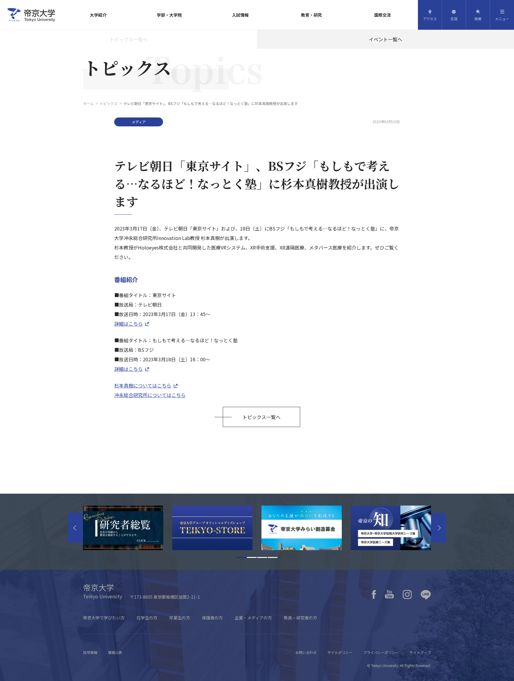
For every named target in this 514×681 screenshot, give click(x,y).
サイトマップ (420, 652)
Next (438, 528)
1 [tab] (241, 557)
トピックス (108, 103)
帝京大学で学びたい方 (104, 618)
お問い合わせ (306, 652)
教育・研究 (311, 15)
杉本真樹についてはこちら (142, 385)
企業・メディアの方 (253, 618)
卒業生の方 (179, 618)
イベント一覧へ (385, 39)
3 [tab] (262, 557)
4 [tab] (273, 557)
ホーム (88, 103)
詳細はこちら (128, 323)
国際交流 (382, 15)
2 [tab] (252, 557)
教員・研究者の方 (300, 618)
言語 (453, 18)
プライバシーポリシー (381, 652)
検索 (478, 18)
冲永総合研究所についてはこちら (150, 394)
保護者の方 (212, 618)
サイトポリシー (339, 652)
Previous (75, 528)
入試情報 (240, 15)
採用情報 (90, 652)
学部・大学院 (169, 15)
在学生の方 (147, 618)
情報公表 (115, 652)
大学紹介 (98, 15)
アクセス (430, 18)
